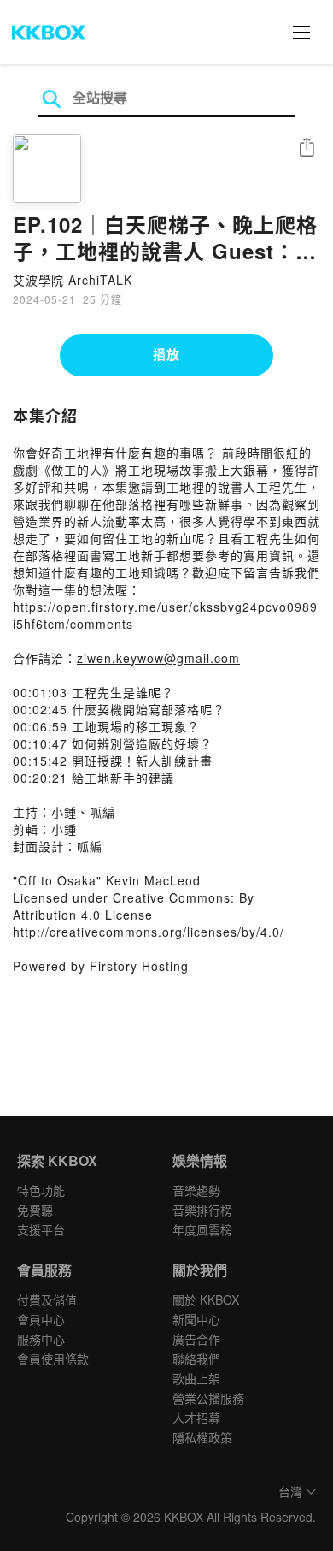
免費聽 (35, 1209)
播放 (166, 354)
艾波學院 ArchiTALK (72, 279)
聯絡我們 (196, 1358)
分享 (306, 148)
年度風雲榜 (202, 1229)
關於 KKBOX (205, 1299)
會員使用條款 (53, 1358)
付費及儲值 (47, 1299)
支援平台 (41, 1229)
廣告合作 (196, 1338)
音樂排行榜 (202, 1209)
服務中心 (41, 1338)
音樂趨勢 (196, 1190)
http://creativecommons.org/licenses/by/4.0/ (148, 931)
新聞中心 (196, 1319)
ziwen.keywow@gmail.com (158, 657)
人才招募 (196, 1417)
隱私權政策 (202, 1437)
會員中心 (41, 1319)
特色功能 (41, 1190)
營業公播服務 (208, 1397)
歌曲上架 (196, 1378)
